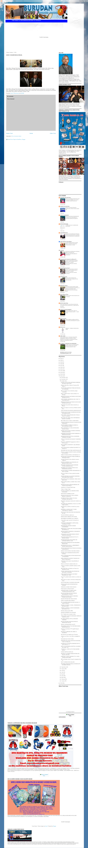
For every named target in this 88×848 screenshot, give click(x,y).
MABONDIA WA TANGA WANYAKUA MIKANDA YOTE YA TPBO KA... (70, 641)
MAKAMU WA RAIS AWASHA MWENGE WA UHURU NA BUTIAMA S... (70, 485)
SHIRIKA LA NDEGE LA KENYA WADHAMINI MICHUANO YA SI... (70, 608)
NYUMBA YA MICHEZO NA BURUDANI (68, 343)
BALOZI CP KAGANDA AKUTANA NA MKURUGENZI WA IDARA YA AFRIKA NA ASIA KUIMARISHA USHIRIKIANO (72, 235)
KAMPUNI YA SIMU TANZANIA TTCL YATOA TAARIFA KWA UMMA (70, 657)
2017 (61, 365)
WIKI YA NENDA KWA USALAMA (68, 662)
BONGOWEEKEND (64, 224)
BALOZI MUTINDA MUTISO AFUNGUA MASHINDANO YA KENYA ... (69, 594)
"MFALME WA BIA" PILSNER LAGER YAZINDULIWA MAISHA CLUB (68, 591)
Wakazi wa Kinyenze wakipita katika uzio (69, 563)
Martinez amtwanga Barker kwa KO (68, 624)
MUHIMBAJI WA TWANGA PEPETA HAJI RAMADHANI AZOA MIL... (69, 468)
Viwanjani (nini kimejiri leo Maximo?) (68, 259)
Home (31, 133)
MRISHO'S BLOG (63, 285)
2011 (61, 375)
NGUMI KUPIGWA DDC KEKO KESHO (69, 598)
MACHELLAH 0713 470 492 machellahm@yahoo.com (65, 353)
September (63, 667)
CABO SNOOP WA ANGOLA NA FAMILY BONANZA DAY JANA (69, 575)
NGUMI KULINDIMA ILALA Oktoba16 (68, 612)
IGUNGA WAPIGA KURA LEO (67, 651)
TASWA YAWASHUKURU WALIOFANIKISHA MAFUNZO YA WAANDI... (70, 572)
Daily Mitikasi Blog (64, 294)
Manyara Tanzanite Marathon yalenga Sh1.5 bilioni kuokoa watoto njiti (72, 208)
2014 (61, 370)
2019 (61, 362)
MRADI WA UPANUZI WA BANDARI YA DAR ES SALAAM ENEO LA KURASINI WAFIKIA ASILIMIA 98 (72, 217)
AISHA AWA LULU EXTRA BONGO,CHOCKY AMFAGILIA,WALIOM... (70, 535)
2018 (61, 363)
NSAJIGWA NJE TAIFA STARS (67, 639)
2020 (61, 360)
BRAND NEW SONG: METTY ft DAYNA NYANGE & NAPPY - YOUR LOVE (72, 311)
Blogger (54, 826)
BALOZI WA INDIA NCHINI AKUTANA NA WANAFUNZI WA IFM (69, 622)
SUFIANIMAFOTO (64, 232)
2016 (61, 367)
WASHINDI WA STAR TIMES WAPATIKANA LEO (71, 450)
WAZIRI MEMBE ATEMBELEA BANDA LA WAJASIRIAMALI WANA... (69, 426)
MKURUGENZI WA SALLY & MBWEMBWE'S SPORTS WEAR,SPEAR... (70, 546)
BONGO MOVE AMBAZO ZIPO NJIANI (69, 516)
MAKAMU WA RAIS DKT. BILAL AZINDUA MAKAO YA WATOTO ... (69, 496)
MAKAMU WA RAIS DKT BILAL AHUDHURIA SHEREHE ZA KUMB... (70, 437)
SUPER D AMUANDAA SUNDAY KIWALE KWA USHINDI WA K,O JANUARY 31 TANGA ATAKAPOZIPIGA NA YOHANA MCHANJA (72, 262)
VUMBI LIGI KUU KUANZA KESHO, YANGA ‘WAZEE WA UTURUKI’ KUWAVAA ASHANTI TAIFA (72, 345)
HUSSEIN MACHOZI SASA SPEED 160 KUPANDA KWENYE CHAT (69, 540)
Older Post (53, 133)
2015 (61, 369)
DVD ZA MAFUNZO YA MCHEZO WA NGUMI (70, 582)
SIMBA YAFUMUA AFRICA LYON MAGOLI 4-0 (70, 454)
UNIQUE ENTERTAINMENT (66, 309)
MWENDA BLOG (63, 276)
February (63, 679)
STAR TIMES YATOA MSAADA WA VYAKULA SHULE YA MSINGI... (70, 415)
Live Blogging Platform (70, 711)
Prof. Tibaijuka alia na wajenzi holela (68, 614)
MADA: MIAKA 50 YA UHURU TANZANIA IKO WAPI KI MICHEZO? (70, 559)
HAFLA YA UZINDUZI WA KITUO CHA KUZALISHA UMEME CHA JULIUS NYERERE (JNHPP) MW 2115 (72, 199)
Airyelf (46, 826)
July (62, 670)
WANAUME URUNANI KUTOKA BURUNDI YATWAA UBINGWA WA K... (69, 465)
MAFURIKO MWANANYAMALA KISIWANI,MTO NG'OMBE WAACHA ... (70, 664)
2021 (61, 358)
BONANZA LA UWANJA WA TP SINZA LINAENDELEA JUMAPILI (69, 510)
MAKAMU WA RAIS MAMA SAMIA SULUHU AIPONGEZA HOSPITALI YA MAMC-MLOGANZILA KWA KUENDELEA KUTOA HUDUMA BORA (72, 289)
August (62, 668)
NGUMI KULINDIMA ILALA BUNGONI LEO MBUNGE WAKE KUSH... (69, 463)
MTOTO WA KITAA (64, 303)
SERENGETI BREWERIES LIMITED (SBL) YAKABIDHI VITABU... (69, 523)
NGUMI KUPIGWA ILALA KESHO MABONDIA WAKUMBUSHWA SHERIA (70, 477)
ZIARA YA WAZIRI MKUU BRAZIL (68, 600)
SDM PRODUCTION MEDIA (66, 241)
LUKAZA (62, 250)
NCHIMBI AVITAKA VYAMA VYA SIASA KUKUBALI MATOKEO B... (69, 499)
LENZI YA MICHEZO (64, 215)
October (63, 380)
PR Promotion (63, 318)
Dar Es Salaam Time (70, 715)
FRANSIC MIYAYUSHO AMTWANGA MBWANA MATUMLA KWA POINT (70, 383)
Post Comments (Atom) (16, 136)
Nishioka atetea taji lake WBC (67, 610)
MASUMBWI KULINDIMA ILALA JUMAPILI (69, 518)
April (62, 675)
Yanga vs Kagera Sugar (65, 489)
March (62, 677)
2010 (61, 683)
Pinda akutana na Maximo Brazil (67, 588)
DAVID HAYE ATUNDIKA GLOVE (67, 493)
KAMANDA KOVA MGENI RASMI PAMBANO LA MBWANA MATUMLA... (71, 434)
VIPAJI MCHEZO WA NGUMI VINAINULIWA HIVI (71, 410)
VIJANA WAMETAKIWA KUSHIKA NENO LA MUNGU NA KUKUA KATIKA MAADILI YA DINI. (72, 243)
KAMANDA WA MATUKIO (65, 197)
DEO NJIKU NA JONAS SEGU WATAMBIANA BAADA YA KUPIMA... (70, 418)
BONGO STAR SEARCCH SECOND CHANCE (70, 550)
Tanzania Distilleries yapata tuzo (67, 514)
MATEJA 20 (62, 327)
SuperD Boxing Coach (65, 268)
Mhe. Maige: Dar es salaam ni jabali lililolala (69, 420)
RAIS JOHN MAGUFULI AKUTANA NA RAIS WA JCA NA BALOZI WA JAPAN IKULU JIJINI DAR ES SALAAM (69, 305)
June (62, 672)
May (62, 673)
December (63, 377)
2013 (61, 372)
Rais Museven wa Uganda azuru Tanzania (69, 634)
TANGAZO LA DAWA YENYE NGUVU (68, 587)
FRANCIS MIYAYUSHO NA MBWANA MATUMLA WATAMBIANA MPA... (71, 413)
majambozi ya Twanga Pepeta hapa (68, 487)
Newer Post (9, 133)
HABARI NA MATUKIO (64, 206)
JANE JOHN (62, 336)
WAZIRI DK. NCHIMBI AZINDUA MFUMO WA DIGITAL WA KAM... (70, 654)
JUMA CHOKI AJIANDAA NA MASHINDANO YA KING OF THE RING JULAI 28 (72, 279)
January (63, 680)
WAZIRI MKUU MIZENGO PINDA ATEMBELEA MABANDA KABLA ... (70, 457)
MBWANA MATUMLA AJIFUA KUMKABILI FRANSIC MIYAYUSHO (69, 597)
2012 (61, 374)
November (63, 379)
